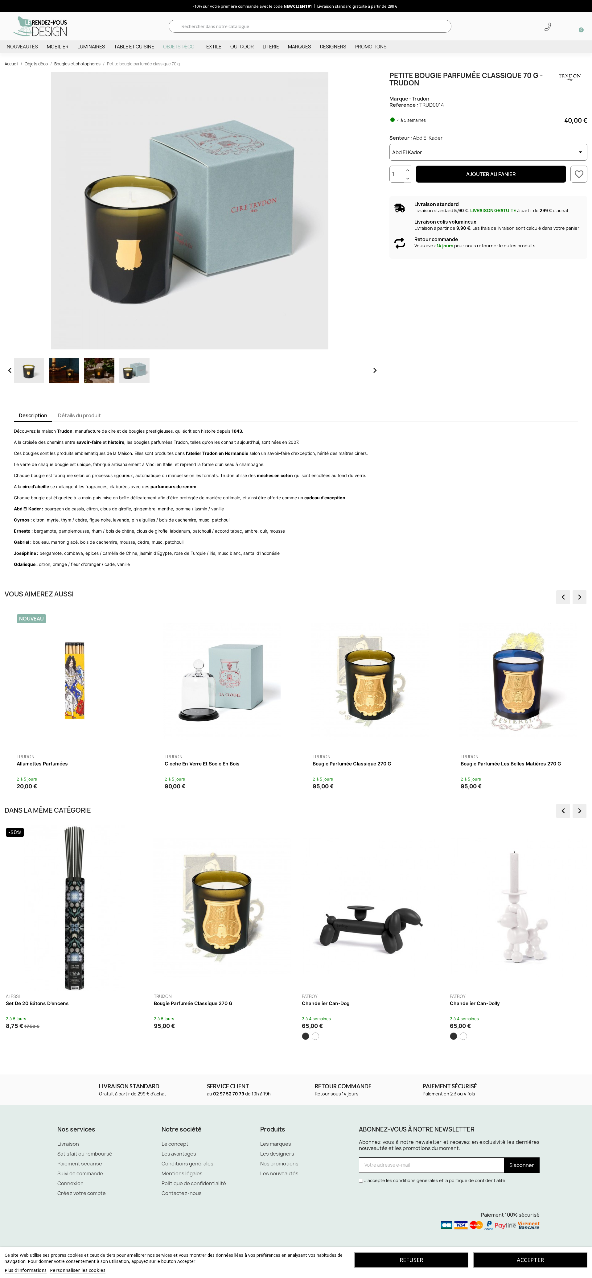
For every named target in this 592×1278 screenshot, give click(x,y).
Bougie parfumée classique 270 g (352, 764)
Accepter (530, 1260)
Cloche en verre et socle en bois (202, 764)
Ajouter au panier (491, 174)
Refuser (411, 1260)
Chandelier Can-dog (326, 1003)
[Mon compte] (558, 27)
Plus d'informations (26, 1270)
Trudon (420, 98)
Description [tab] (33, 415)
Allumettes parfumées (42, 764)
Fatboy (310, 996)
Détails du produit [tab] (79, 415)
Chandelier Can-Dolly (475, 1003)
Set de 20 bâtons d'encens (37, 1003)
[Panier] (579, 26)
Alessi (13, 996)
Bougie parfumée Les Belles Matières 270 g (511, 764)
